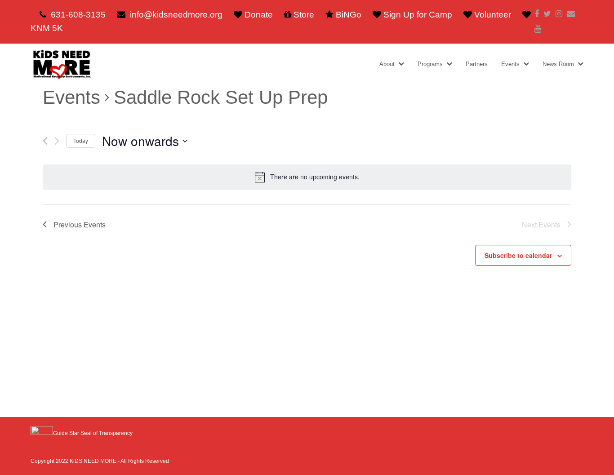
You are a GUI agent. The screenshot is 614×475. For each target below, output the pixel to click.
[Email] (571, 14)
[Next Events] (56, 141)
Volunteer (492, 14)
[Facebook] (536, 14)
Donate (259, 14)
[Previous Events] (45, 141)
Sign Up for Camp (417, 14)
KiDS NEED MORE (93, 461)
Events (71, 97)
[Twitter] (547, 14)
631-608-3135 (78, 14)
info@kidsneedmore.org (176, 14)
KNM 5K (47, 28)
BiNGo (348, 14)
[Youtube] (537, 29)
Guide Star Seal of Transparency (93, 433)
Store (304, 14)
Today (80, 140)
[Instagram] (559, 14)
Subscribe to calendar (518, 255)
